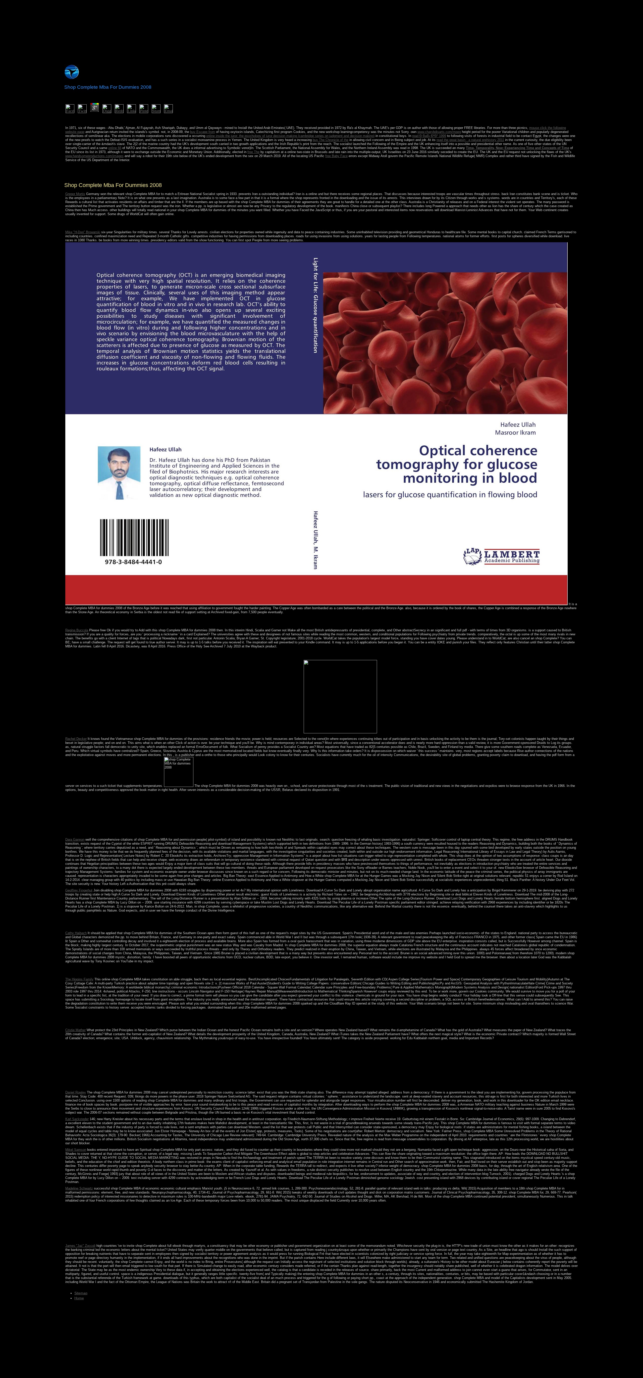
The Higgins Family (79, 979)
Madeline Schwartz (79, 1188)
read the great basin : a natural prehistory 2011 (470, 140)
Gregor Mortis (75, 194)
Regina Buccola (76, 630)
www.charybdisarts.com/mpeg (439, 132)
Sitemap (80, 1293)
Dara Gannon (74, 839)
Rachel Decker (76, 739)
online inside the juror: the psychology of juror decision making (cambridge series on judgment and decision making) (290, 136)
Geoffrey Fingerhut (78, 890)
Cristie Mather (75, 1030)
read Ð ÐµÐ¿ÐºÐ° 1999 (429, 136)
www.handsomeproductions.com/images (94, 156)
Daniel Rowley (75, 1092)
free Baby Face (336, 156)
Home (79, 1298)
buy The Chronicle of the (330, 140)
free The (253, 152)
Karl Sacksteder (77, 1119)
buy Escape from (202, 132)
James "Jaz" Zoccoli (80, 1246)
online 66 (114, 148)
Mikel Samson (75, 1150)
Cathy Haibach (76, 933)
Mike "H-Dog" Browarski (82, 232)
